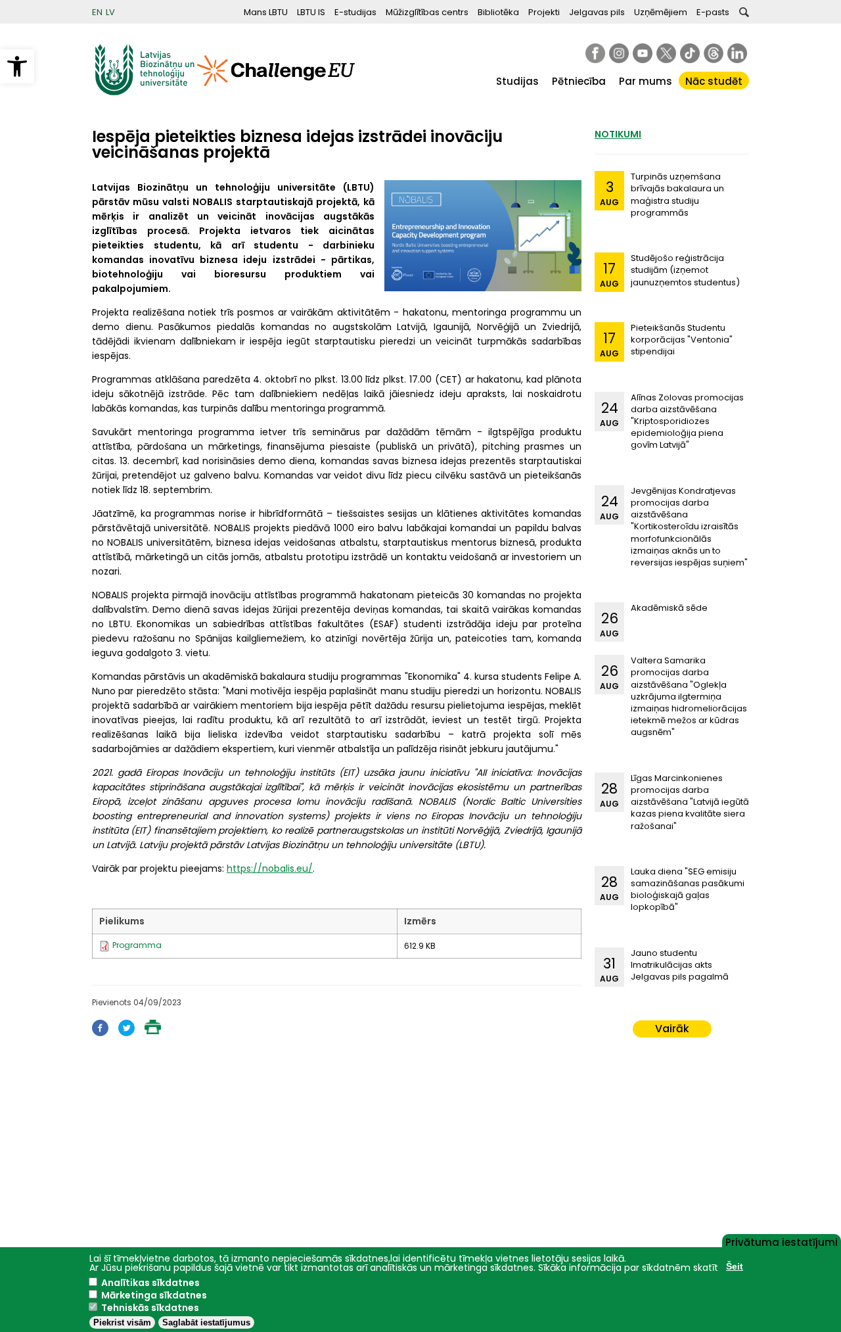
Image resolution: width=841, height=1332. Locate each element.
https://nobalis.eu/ (270, 868)
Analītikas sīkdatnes (150, 1282)
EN (97, 12)
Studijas (517, 81)
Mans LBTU (266, 12)
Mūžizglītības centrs (427, 12)
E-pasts (712, 12)
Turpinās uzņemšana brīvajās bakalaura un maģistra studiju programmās (677, 194)
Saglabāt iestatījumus (206, 1322)
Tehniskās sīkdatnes (150, 1307)
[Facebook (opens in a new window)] (100, 1032)
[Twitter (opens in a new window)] (126, 1032)
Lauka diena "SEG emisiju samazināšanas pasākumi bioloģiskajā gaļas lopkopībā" (687, 889)
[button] (17, 66)
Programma (137, 945)
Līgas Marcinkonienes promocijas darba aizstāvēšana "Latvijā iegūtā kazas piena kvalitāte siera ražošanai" (690, 802)
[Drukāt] (153, 1030)
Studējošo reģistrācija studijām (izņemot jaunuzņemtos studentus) (685, 270)
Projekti (544, 12)
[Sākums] (144, 92)
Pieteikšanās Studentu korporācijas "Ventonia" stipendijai (682, 339)
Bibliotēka (498, 12)
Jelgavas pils (597, 12)
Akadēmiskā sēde (669, 608)
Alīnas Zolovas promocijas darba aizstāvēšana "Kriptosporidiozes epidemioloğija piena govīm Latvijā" (687, 421)
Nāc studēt (713, 81)
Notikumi (618, 134)
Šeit (734, 1266)
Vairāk (672, 1028)
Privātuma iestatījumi (781, 1241)
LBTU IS (311, 12)
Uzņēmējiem (660, 12)
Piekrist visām (122, 1322)
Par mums (645, 81)
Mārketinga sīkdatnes (154, 1295)
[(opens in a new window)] (595, 53)
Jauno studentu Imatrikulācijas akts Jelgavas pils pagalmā (680, 965)
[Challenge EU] (276, 92)
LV (110, 12)
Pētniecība (579, 81)
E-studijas (355, 12)
